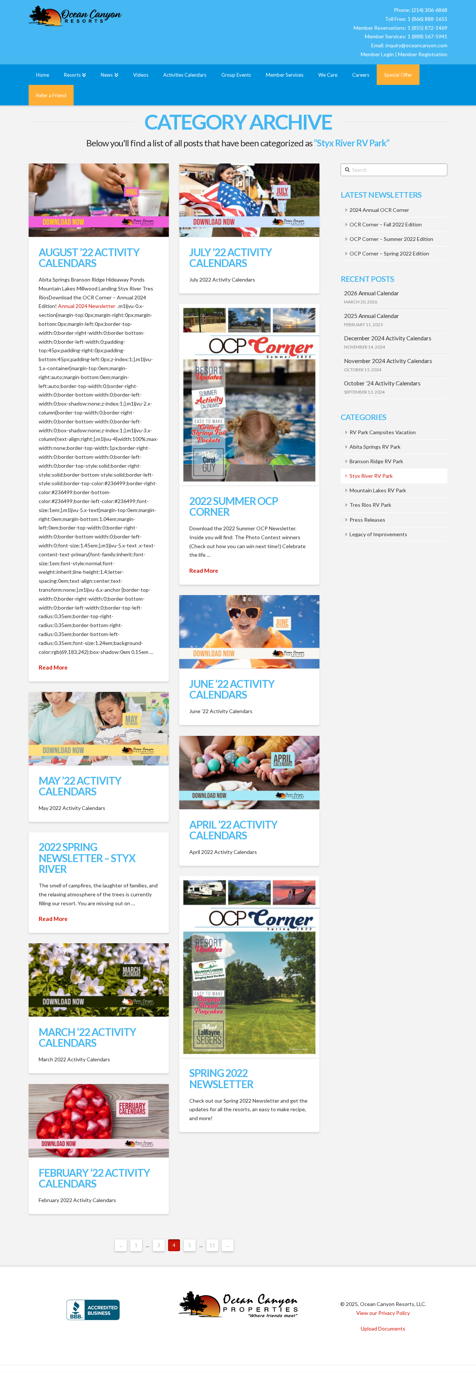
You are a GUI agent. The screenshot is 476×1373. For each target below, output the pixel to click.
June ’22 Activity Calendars (231, 689)
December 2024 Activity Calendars (387, 338)
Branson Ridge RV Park (376, 461)
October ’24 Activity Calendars (382, 383)
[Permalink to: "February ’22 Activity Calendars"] (99, 1120)
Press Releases (367, 520)
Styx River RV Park (371, 476)
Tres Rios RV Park (370, 505)
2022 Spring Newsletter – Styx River (87, 857)
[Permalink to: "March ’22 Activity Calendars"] (99, 980)
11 (212, 1245)
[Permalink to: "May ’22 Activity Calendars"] (99, 728)
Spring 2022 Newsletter (221, 1078)
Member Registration (422, 54)
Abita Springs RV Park (375, 447)
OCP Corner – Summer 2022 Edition (391, 239)
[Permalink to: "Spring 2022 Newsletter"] (249, 967)
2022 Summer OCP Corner (233, 506)
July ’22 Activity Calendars (230, 257)
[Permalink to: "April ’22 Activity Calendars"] (249, 772)
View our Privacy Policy (383, 1313)
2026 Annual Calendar (371, 293)
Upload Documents (383, 1328)
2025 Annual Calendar (371, 315)
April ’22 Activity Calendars (233, 830)
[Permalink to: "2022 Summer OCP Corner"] (249, 395)
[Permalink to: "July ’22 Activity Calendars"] (249, 200)
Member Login (377, 54)
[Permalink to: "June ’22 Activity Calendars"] (249, 631)
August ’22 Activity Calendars (89, 257)
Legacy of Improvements (378, 534)
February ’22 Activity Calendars (94, 1178)
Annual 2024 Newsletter (86, 306)
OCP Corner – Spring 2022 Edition (389, 253)
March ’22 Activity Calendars (87, 1037)
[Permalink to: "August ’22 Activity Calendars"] (99, 200)
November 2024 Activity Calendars (388, 360)
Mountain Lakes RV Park (378, 490)
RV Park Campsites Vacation (383, 432)
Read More (53, 667)
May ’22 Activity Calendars (80, 786)
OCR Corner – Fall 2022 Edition (386, 224)
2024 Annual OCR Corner (379, 210)
